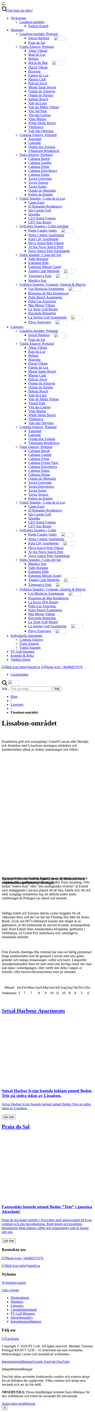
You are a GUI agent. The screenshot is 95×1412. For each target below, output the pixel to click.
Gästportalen (19, 674)
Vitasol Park (36, 403)
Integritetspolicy (22, 1317)
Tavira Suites (37, 186)
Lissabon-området (31, 22)
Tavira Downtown (41, 486)
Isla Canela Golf (39, 210)
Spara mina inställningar (18, 1403)
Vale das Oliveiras (40, 131)
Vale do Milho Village (43, 107)
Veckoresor (18, 18)
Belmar (33, 58)
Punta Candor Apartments (46, 235)
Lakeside (34, 143)
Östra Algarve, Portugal (35, 155)
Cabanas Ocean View (43, 463)
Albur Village (37, 51)
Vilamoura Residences (43, 151)
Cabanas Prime (38, 167)
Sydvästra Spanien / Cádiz (37, 530)
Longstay (17, 327)
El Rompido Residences (45, 206)
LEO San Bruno (39, 222)
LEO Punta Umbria (42, 218)
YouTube (63, 1361)
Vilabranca (35, 127)
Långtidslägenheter (24, 1309)
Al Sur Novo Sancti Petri (45, 247)
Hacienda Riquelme (42, 313)
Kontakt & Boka (22, 655)
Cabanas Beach (39, 159)
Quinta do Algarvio (41, 91)
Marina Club (37, 79)
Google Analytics (44, 1361)
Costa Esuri (36, 202)
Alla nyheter (10, 1290)
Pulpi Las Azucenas (42, 301)
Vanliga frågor (20, 659)
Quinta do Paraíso (40, 95)
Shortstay (17, 30)
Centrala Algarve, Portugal (38, 135)
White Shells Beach (42, 123)
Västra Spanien (30, 647)
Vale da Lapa (37, 103)
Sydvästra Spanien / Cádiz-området (43, 226)
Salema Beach (38, 99)
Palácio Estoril (38, 26)
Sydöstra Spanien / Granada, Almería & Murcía (52, 284)
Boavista (34, 71)
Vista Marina (37, 119)
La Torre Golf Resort (43, 309)
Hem (14, 696)
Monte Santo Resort (42, 87)
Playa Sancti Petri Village (46, 243)
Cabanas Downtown (42, 171)
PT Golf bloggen (22, 651)
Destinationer (20, 1297)
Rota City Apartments (43, 239)
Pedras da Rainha (40, 194)
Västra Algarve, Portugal (36, 47)
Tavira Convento (40, 178)
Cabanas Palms (38, 174)
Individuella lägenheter (26, 636)
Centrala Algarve (31, 639)
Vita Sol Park (37, 111)
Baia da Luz (36, 54)
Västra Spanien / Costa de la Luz (42, 198)
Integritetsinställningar (26, 1321)
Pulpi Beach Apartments (45, 297)
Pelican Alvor (37, 83)
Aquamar (34, 139)
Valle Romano (38, 259)
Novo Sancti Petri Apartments (49, 251)
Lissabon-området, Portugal (38, 34)
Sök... (6, 688)
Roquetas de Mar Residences (48, 293)
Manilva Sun (37, 280)
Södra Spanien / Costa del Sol (40, 255)
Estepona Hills (38, 263)
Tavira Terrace (38, 182)
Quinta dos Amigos (41, 147)
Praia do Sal (36, 43)
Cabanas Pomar (39, 474)
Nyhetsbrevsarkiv (14, 1282)
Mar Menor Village (41, 305)
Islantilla (34, 214)
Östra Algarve (29, 643)
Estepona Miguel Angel (44, 267)
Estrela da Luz (38, 75)
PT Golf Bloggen (23, 1313)
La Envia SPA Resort (43, 602)
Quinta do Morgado (42, 190)
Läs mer (9, 1117)
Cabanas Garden (39, 163)
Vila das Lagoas (39, 115)
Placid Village (38, 67)
